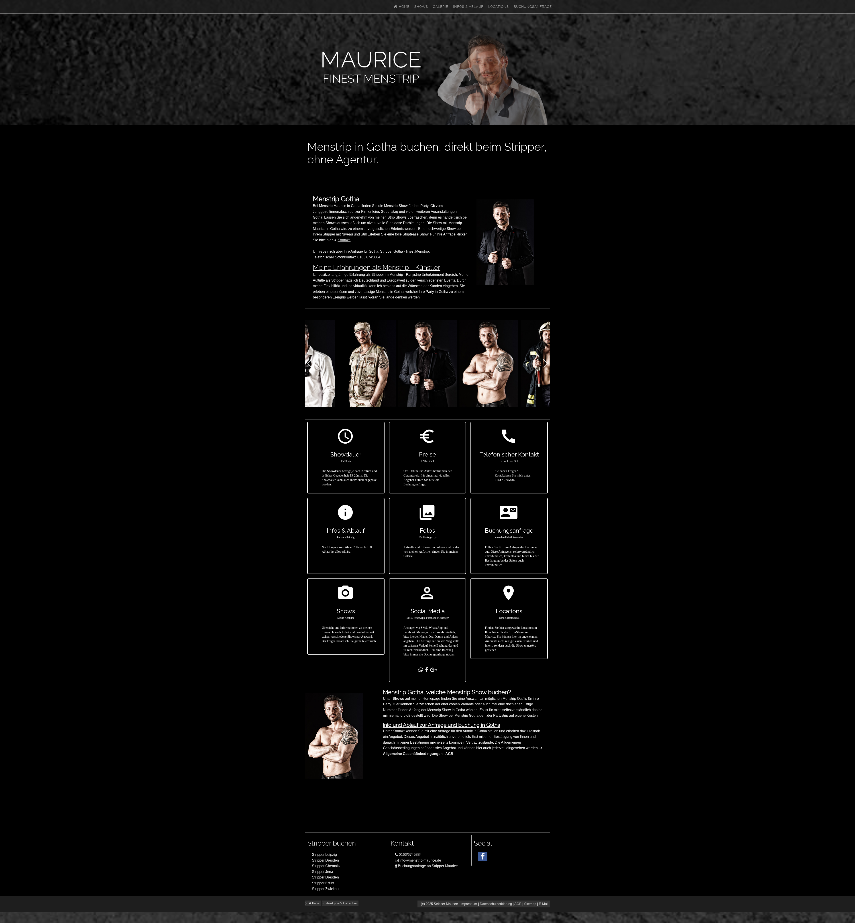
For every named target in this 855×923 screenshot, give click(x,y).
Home (403, 7)
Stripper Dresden (325, 860)
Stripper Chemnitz (326, 866)
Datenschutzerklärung (496, 904)
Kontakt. (344, 240)
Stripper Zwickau (325, 889)
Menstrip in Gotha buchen (341, 903)
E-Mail (543, 904)
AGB (517, 904)
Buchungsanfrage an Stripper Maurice (427, 866)
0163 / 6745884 (505, 480)
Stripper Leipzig (324, 854)
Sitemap (530, 904)
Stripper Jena (322, 872)
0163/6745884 (410, 854)
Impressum (468, 904)
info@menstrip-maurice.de (420, 860)
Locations (498, 7)
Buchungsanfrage (533, 7)
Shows (421, 7)
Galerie (440, 7)
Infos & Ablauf (468, 7)
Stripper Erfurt (323, 883)
